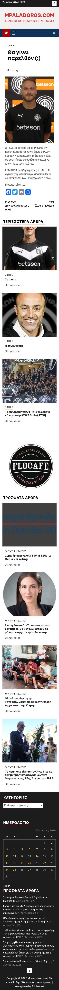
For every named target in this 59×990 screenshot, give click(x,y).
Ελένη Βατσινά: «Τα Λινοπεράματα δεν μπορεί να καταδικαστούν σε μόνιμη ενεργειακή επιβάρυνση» (27, 629)
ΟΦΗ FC (12, 45)
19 (21, 863)
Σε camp (10, 279)
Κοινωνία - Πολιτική (15, 551)
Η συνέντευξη (14, 345)
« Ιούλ (6, 886)
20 (29, 863)
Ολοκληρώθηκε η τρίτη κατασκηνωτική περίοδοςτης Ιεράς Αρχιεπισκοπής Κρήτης (28, 702)
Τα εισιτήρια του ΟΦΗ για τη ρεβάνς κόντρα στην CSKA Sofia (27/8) (27, 413)
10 (7, 856)
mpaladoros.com (29, 15)
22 (44, 863)
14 (37, 856)
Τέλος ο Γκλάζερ (43, 203)
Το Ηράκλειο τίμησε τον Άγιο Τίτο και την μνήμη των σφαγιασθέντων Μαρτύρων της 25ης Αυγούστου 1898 (29, 775)
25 (14, 869)
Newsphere (21, 986)
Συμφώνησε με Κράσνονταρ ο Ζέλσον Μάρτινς (27, 961)
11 (14, 856)
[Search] (54, 33)
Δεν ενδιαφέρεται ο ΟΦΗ (17, 205)
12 (21, 856)
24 (7, 869)
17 (7, 863)
